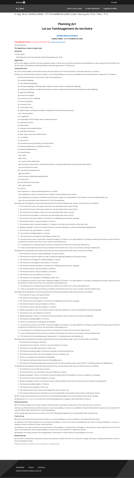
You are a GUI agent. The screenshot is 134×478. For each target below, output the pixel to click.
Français (114, 2)
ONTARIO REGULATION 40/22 (67, 36)
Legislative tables (110, 8)
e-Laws (20, 8)
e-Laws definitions (93, 8)
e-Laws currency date (58, 42)
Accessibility (20, 467)
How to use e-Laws (74, 8)
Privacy (31, 467)
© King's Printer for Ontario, (28, 471)
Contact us (41, 467)
